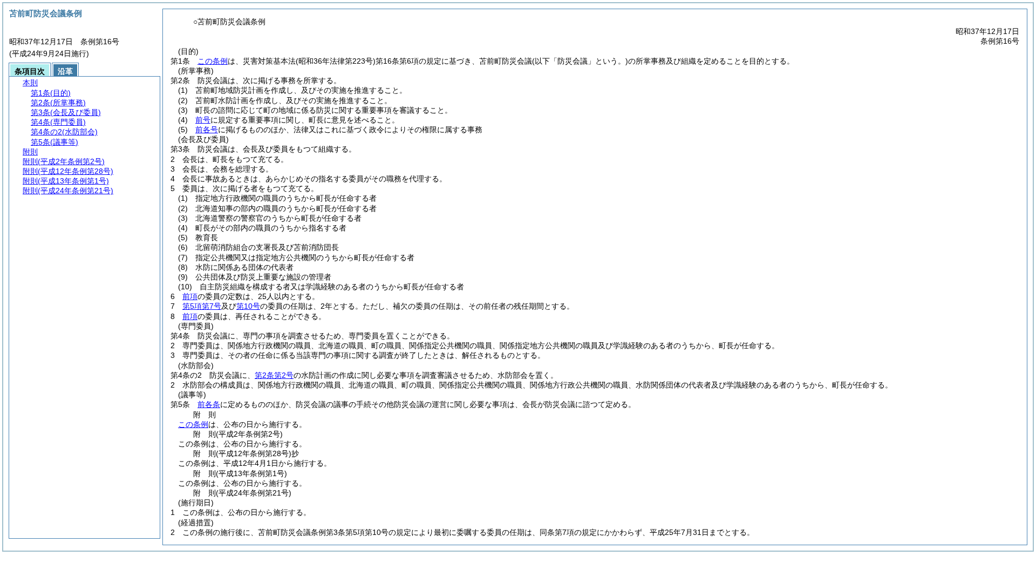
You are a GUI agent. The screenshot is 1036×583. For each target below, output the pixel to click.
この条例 (212, 61)
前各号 (206, 129)
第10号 (248, 306)
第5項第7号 (201, 306)
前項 (189, 296)
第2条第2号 (274, 375)
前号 (202, 120)
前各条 (208, 404)
